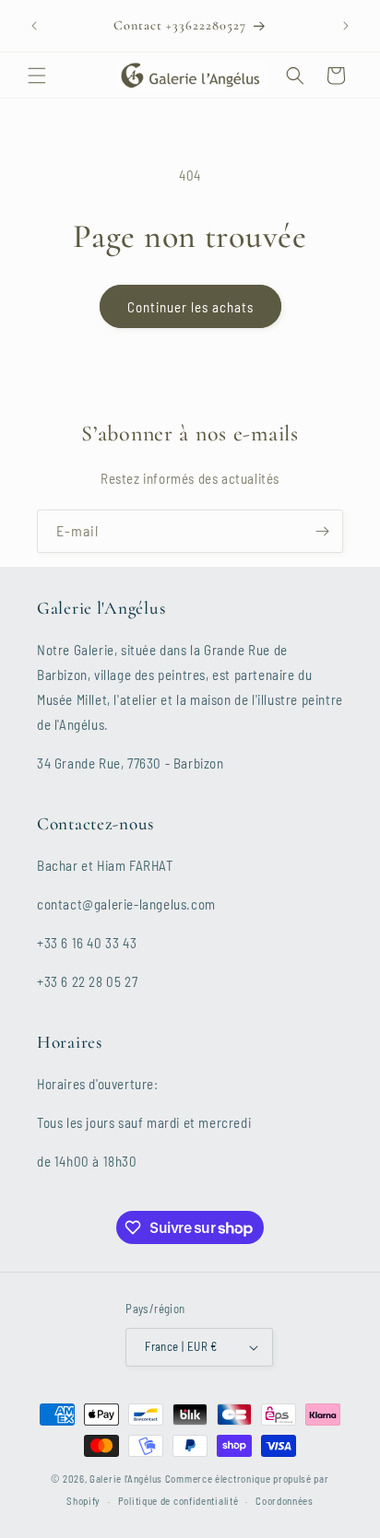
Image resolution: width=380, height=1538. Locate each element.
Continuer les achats (190, 307)
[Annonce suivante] (346, 26)
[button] (37, 75)
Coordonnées (284, 1501)
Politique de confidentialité (178, 1501)
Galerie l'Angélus (125, 1479)
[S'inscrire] (322, 531)
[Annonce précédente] (34, 26)
